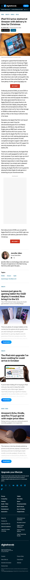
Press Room (20, 559)
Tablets (19, 496)
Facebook (2, 485)
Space (18, 501)
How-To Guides (21, 509)
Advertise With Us (5, 523)
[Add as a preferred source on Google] (5, 30)
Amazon (9, 275)
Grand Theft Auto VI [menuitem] (5, 9)
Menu (1, 6)
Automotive (4, 512)
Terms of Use (4, 565)
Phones (3, 496)
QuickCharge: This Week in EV (8, 278)
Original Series (20, 512)
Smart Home (4, 506)
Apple (14, 275)
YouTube (13, 485)
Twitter (9, 485)
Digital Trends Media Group (8, 571)
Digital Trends (8, 8)
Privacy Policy (20, 556)
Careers (3, 556)
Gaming (3, 501)
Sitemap (19, 562)
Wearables (20, 499)
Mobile (3, 275)
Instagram (6, 485)
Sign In (26, 6)
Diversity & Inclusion (6, 562)
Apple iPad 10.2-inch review (9, 102)
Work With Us (4, 559)
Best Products (20, 506)
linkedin (11, 257)
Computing (4, 499)
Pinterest (21, 485)
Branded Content (21, 522)
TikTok (17, 485)
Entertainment (5, 509)
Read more (6, 342)
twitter (14, 257)
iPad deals (20, 81)
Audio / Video (4, 504)
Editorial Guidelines (6, 526)
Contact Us (4, 521)
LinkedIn (25, 485)
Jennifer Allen (6, 27)
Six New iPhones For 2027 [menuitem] (17, 9)
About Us (3, 518)
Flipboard (2, 489)
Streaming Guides (21, 504)
